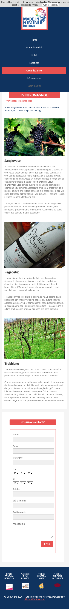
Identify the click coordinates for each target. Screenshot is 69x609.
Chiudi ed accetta (50, 5)
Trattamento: (20, 512)
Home (34, 39)
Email (15, 446)
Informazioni (34, 78)
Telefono (18, 457)
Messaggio (19, 523)
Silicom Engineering (34, 599)
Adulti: (16, 489)
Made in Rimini (34, 47)
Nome (16, 434)
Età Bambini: (19, 500)
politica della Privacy (29, 5)
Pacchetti (34, 62)
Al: (14, 479)
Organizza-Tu (34, 70)
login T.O (33, 85)
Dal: (15, 469)
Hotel (34, 55)
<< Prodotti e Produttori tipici (18, 101)
